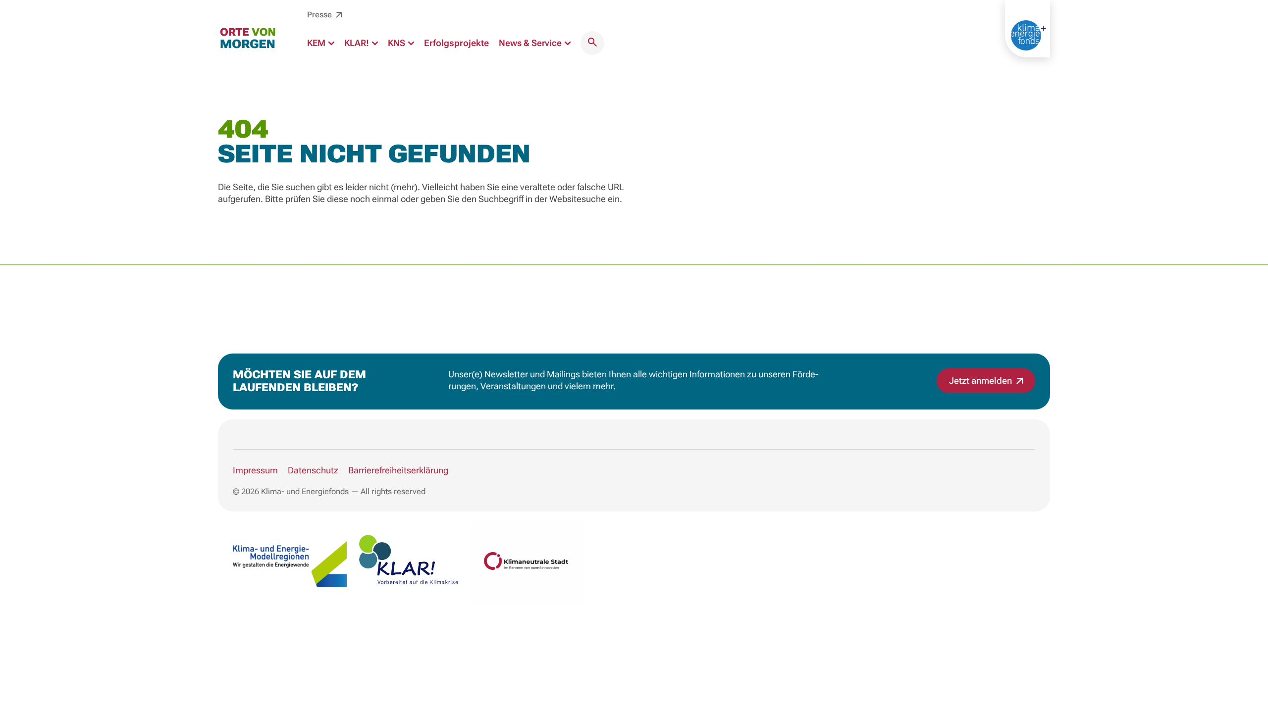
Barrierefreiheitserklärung (398, 470)
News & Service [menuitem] (531, 43)
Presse (320, 14)
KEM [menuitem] (317, 43)
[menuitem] (592, 43)
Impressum (255, 470)
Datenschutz (313, 470)
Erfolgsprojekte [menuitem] (456, 43)
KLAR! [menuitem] (357, 43)
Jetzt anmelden (981, 380)
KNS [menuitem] (397, 43)
